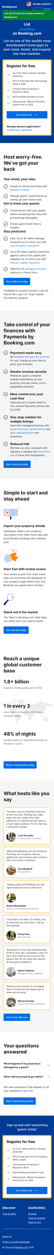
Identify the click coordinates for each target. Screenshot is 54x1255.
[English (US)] (29, 4)
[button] (28, 15)
